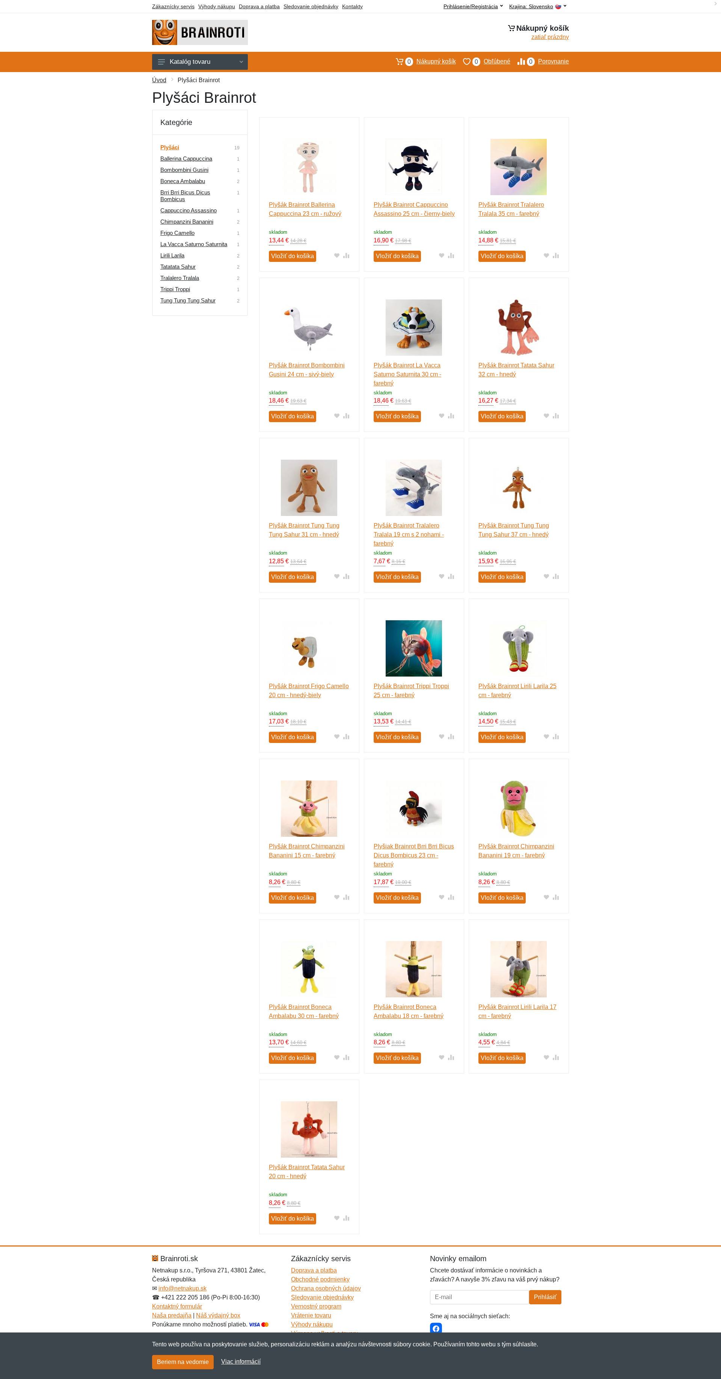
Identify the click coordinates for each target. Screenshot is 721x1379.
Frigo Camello (177, 233)
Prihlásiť (545, 1297)
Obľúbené (492, 61)
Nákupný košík (431, 61)
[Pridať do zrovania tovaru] (346, 255)
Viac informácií (241, 1361)
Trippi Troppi (175, 289)
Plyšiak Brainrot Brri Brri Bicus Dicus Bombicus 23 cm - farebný (414, 855)
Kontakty (352, 6)
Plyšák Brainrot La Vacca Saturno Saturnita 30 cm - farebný (407, 374)
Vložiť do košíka (292, 256)
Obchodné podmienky (320, 1279)
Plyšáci (169, 147)
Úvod (159, 80)
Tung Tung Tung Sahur (188, 300)
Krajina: (531, 6)
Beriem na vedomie (183, 1362)
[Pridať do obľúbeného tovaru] (337, 255)
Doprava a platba (259, 6)
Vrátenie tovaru (311, 1315)
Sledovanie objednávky (311, 6)
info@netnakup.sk (182, 1288)
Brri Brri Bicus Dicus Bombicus (185, 195)
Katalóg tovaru (190, 61)
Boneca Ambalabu (182, 181)
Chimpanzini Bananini (186, 221)
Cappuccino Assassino (188, 210)
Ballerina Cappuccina (186, 158)
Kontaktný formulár (177, 1306)
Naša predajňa (172, 1315)
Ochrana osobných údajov (326, 1288)
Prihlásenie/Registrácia (470, 6)
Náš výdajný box (218, 1315)
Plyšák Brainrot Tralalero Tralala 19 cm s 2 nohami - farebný (409, 534)
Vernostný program (316, 1306)
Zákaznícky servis (173, 6)
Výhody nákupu (216, 6)
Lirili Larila (172, 255)
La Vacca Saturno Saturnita (193, 244)
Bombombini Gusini (184, 170)
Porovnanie (549, 61)
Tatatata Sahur (178, 266)
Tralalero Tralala (179, 278)
